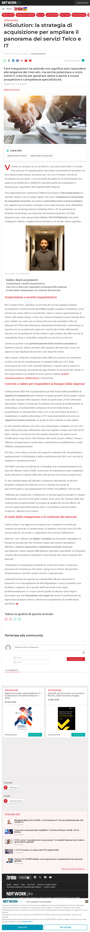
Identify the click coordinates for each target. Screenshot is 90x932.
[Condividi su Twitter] (9, 60)
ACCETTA (22, 927)
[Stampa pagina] (30, 60)
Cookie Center (49, 887)
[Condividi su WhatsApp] (5, 60)
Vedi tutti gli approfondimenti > (73, 869)
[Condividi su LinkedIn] (13, 60)
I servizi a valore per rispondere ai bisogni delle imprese (36, 287)
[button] (7, 9)
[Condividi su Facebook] (17, 60)
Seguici (23, 877)
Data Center (65, 15)
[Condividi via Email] (26, 60)
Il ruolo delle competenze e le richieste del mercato (33, 290)
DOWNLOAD (35, 735)
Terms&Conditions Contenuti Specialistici (24, 887)
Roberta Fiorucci (12, 90)
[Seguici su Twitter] (40, 877)
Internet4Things (79, 15)
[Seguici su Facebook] (45, 877)
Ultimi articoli (8, 15)
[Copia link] (22, 60)
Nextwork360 (12, 898)
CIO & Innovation (20, 54)
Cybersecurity (52, 15)
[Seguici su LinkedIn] (35, 877)
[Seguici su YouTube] (50, 877)
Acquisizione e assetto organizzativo (25, 283)
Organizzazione (38, 54)
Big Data (40, 15)
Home (6, 54)
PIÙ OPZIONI (65, 927)
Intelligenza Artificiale (25, 15)
